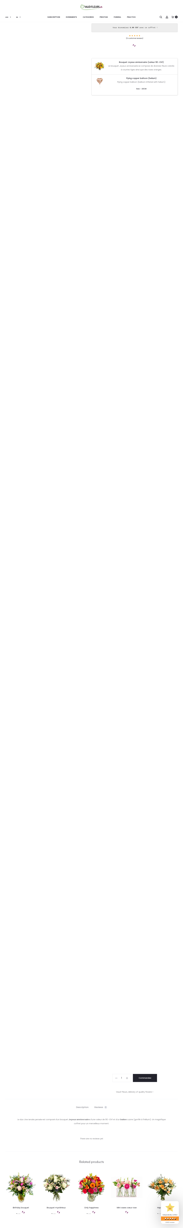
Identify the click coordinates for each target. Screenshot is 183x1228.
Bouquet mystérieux (56, 1207)
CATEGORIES (88, 17)
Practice (131, 17)
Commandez (145, 1078)
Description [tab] (82, 1107)
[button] (116, 1078)
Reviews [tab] (100, 1107)
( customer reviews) (134, 38)
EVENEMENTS (71, 17)
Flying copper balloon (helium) (141, 78)
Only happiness (91, 1207)
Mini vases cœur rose (127, 1207)
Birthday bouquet (21, 1207)
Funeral (117, 17)
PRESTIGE (104, 17)
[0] (173, 17)
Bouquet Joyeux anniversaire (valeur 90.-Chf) (141, 62)
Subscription (53, 17)
